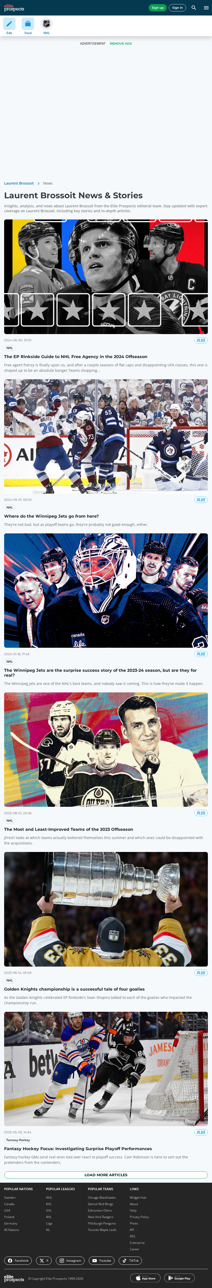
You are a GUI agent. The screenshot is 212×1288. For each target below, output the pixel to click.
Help (133, 1210)
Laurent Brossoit (19, 183)
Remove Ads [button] (121, 43)
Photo (134, 1223)
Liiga (49, 1223)
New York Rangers (100, 1217)
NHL (49, 1197)
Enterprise (137, 1242)
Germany (10, 1223)
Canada (9, 1204)
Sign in (177, 8)
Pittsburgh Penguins (102, 1223)
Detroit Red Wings (100, 1204)
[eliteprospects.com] (14, 7)
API (132, 1230)
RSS (132, 1236)
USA (7, 1210)
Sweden (10, 1197)
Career (134, 1249)
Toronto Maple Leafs (102, 1230)
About (134, 1204)
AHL (49, 1217)
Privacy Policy (139, 1217)
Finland (9, 1217)
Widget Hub (138, 1197)
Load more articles (106, 1175)
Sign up (158, 8)
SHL (49, 1210)
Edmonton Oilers (100, 1210)
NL (48, 1230)
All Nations (11, 1230)
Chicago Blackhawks (102, 1197)
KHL (49, 1204)
